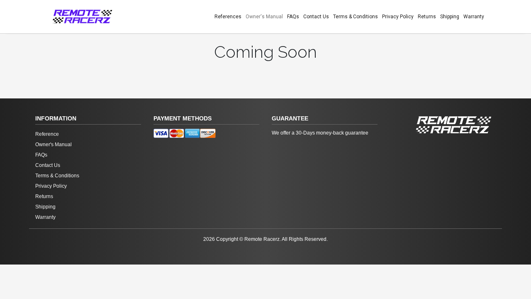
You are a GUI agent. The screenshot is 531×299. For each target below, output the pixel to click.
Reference (47, 134)
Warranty (473, 17)
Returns (427, 17)
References (227, 17)
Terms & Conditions (355, 17)
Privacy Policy (398, 17)
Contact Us (316, 17)
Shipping (449, 17)
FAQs (293, 17)
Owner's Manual (264, 17)
